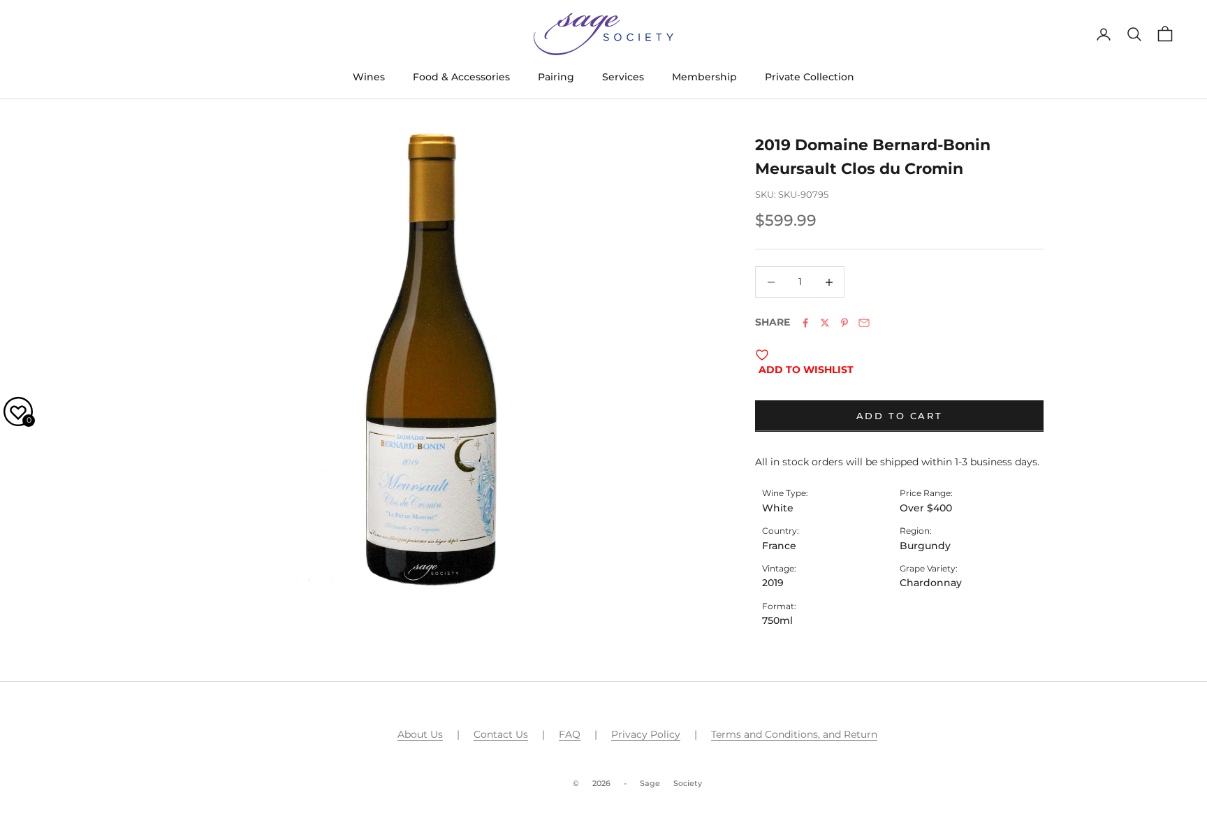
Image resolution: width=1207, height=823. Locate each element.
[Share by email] (864, 322)
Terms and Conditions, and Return (794, 734)
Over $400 (926, 508)
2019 (773, 582)
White (777, 508)
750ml (777, 620)
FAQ (569, 734)
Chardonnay (931, 582)
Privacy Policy (645, 734)
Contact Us (501, 734)
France (779, 545)
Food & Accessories (461, 77)
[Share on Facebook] (805, 322)
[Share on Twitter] (825, 322)
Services (623, 77)
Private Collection (809, 77)
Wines (369, 77)
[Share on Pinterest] (844, 322)
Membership (704, 77)
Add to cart (899, 415)
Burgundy (925, 545)
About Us (420, 734)
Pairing (556, 77)
